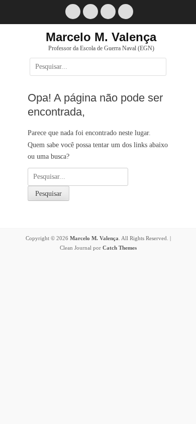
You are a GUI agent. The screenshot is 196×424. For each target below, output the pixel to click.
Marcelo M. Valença (101, 37)
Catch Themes (120, 248)
